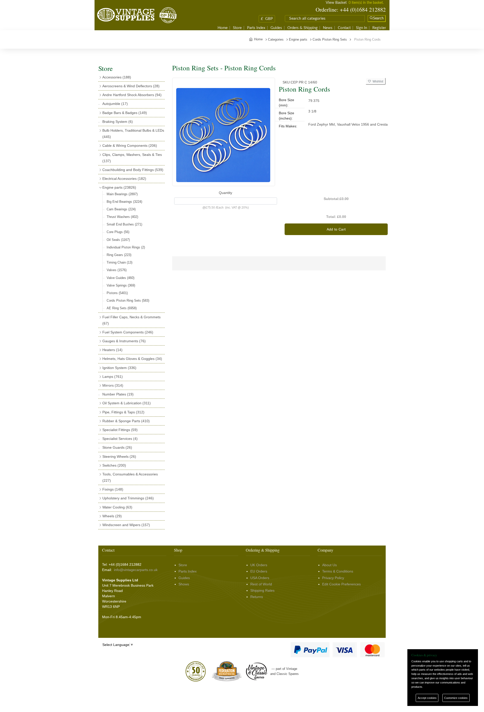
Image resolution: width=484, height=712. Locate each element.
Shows (183, 584)
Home (223, 28)
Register (379, 28)
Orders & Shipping (302, 28)
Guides (276, 28)
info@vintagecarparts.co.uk (136, 570)
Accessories (116, 77)
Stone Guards (117, 447)
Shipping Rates (262, 590)
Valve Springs (121, 285)
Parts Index (256, 28)
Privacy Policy (333, 578)
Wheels (112, 516)
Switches (114, 465)
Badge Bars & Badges (124, 113)
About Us (329, 565)
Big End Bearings (124, 202)
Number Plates (118, 394)
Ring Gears (119, 255)
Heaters (112, 350)
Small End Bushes (124, 224)
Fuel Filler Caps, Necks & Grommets (131, 320)
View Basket (336, 3)
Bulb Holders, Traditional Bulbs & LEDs (133, 133)
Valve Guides (120, 278)
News (327, 28)
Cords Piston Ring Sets (128, 300)
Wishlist (377, 81)
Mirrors (112, 385)
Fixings (112, 489)
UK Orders (258, 565)
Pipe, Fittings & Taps (123, 412)
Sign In (361, 28)
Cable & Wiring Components (129, 146)
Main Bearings (122, 194)
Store (237, 28)
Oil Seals (118, 240)
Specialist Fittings (120, 430)
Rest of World (261, 584)
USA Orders (259, 578)
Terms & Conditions (337, 571)
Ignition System (119, 368)
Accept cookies (427, 697)
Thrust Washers (122, 217)
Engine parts (119, 187)
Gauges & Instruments (124, 341)
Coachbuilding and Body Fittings (132, 170)
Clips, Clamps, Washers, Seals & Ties (132, 158)
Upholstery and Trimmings (128, 498)
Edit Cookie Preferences (341, 584)
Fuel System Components (127, 332)
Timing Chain (119, 262)
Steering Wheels (119, 456)
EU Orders (258, 571)
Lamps (112, 377)
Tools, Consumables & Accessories (130, 477)
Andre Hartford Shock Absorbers (132, 95)
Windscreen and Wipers (126, 525)
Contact (344, 28)
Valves (117, 270)
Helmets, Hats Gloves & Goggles (132, 359)
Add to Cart (336, 229)
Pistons (117, 293)
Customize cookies (456, 697)
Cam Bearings (121, 209)
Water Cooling (117, 507)
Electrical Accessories (124, 179)
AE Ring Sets (122, 308)
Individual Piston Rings (126, 247)
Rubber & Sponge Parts (126, 421)
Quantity (225, 193)
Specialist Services (120, 439)
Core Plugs (118, 232)
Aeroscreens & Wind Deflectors (131, 86)
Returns (256, 597)
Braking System (117, 122)
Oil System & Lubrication (126, 403)
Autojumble (115, 104)
